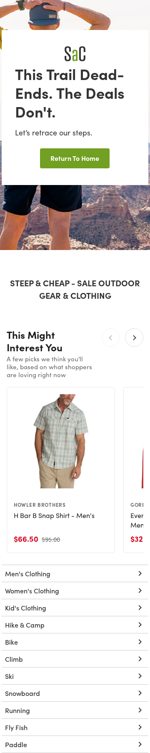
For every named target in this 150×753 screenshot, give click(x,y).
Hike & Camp (25, 624)
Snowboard (22, 693)
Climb (14, 658)
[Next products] (134, 337)
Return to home (74, 158)
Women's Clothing (32, 590)
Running (17, 710)
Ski (9, 675)
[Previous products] (111, 337)
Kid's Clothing (25, 607)
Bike (11, 641)
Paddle (16, 744)
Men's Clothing (27, 573)
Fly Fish (16, 727)
